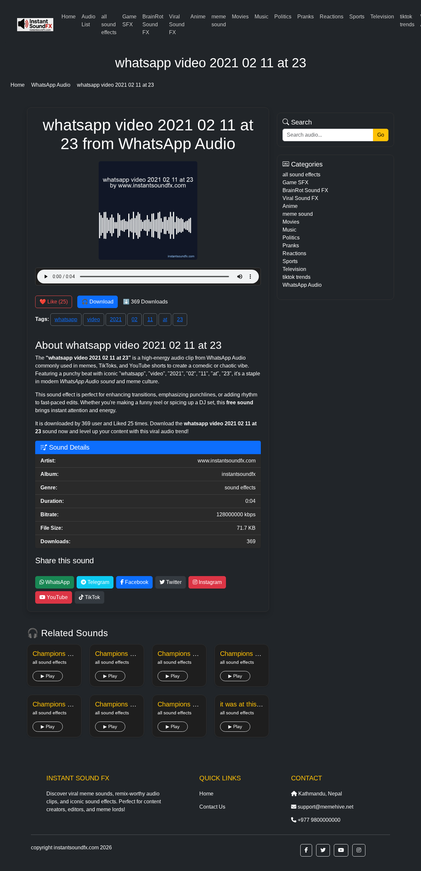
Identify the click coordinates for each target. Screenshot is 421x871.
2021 (116, 319)
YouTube (56, 597)
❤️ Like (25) (53, 301)
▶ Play (48, 676)
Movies (240, 16)
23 (180, 319)
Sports (356, 16)
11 (150, 319)
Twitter (173, 582)
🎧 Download (97, 301)
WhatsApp (57, 582)
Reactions (331, 16)
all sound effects (108, 24)
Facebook (136, 582)
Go (380, 135)
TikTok (92, 597)
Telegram (97, 582)
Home (69, 16)
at (165, 319)
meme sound (218, 20)
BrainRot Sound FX (152, 24)
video (93, 319)
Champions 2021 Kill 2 (252, 653)
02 (134, 319)
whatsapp (66, 319)
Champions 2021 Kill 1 (190, 653)
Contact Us (212, 807)
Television (382, 16)
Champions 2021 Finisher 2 (135, 653)
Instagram (209, 582)
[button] (306, 850)
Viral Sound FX (177, 24)
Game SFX (129, 20)
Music (261, 16)
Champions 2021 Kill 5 (190, 704)
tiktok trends (407, 20)
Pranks (305, 16)
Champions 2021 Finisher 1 (72, 653)
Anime (198, 16)
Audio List (88, 20)
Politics (282, 16)
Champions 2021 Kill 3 (65, 704)
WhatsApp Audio (302, 285)
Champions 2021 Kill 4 (127, 704)
